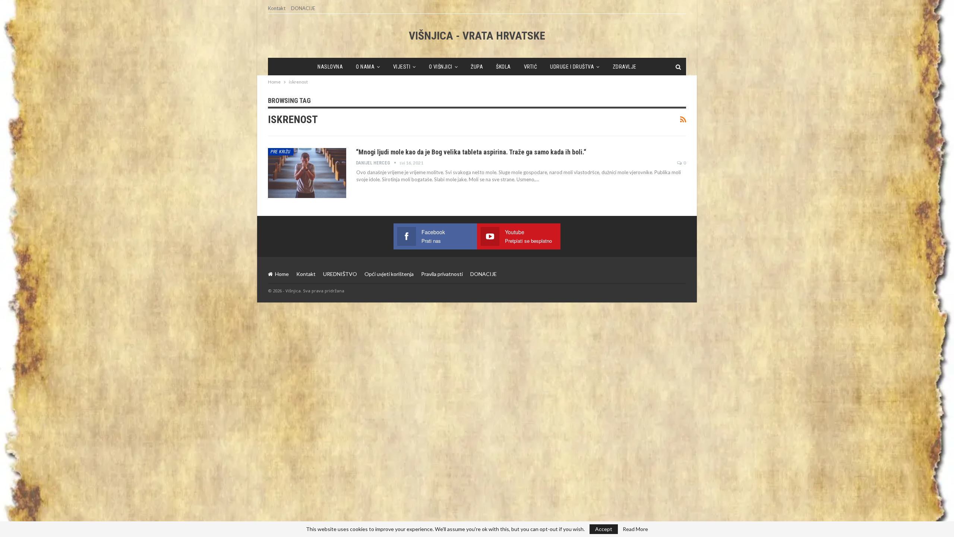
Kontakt (276, 8)
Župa (477, 67)
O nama (365, 67)
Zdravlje (624, 67)
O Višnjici (440, 67)
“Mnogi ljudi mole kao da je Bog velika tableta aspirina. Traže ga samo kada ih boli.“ (471, 152)
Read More (635, 529)
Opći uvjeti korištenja (389, 274)
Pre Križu (281, 151)
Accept (603, 529)
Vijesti (402, 67)
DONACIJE (303, 8)
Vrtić (530, 67)
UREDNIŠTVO (340, 274)
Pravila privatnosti (442, 274)
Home (282, 274)
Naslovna (330, 67)
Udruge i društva (572, 67)
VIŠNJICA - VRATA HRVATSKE (477, 35)
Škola (503, 67)
